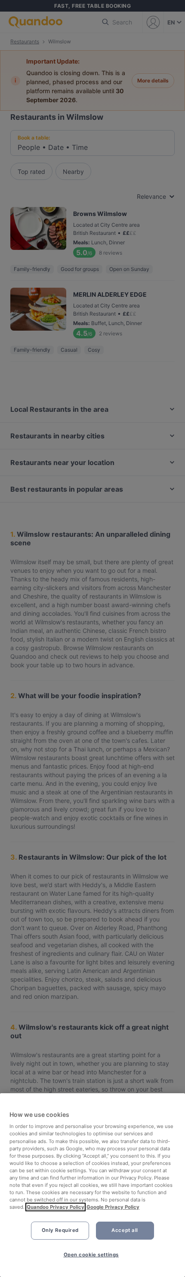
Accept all (124, 1230)
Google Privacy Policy (112, 1207)
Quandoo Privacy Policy (55, 1207)
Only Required (60, 1230)
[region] (92, 1185)
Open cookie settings (91, 1255)
